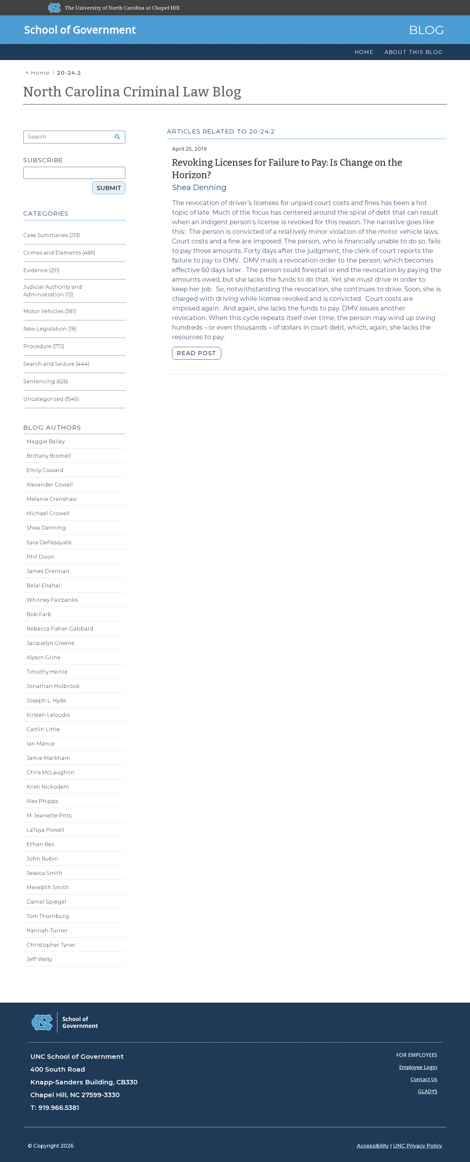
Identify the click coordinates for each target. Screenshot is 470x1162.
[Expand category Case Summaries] (120, 235)
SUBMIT (109, 188)
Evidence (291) (41, 270)
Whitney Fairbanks (52, 600)
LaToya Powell (45, 830)
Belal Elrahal (43, 586)
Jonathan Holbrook (53, 686)
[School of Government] (65, 1022)
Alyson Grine (43, 657)
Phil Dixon (41, 557)
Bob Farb (39, 614)
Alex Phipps (42, 801)
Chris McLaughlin (50, 772)
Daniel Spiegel (46, 902)
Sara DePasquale (49, 542)
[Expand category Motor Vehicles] (120, 311)
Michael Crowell (48, 513)
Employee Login (418, 1067)
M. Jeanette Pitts (49, 816)
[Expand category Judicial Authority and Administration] (120, 291)
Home (40, 73)
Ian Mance (41, 744)
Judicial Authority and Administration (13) (52, 291)
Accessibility (373, 1146)
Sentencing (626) (45, 381)
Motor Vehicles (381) (49, 311)
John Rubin (42, 859)
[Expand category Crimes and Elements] (120, 253)
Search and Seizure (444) (56, 364)
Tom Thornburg (48, 916)
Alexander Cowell (50, 485)
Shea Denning (199, 187)
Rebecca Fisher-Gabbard (60, 629)
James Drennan (48, 571)
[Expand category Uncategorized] (120, 399)
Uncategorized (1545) (51, 399)
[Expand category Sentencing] (120, 381)
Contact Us (424, 1079)
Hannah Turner (47, 931)
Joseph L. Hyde (46, 701)
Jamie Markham (48, 758)
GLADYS (427, 1091)
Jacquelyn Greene (50, 643)
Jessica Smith (45, 873)
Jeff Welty (39, 959)
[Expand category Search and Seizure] (120, 364)
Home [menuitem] (364, 52)
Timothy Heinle (47, 672)
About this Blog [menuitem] (414, 52)
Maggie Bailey (46, 442)
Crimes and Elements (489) (59, 253)
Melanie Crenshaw (52, 499)
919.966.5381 (58, 1108)
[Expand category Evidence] (120, 270)
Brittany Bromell (49, 456)
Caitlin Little (43, 729)
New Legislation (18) (50, 329)
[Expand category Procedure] (120, 346)
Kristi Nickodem (48, 787)
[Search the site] (115, 137)
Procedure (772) (44, 346)
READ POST (196, 353)
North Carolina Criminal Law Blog (132, 92)
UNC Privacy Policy (417, 1146)
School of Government (80, 29)
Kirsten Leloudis (48, 715)
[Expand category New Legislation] (120, 329)
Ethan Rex (40, 844)
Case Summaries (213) (51, 235)
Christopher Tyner (51, 945)
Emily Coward (45, 470)
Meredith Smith (48, 887)
